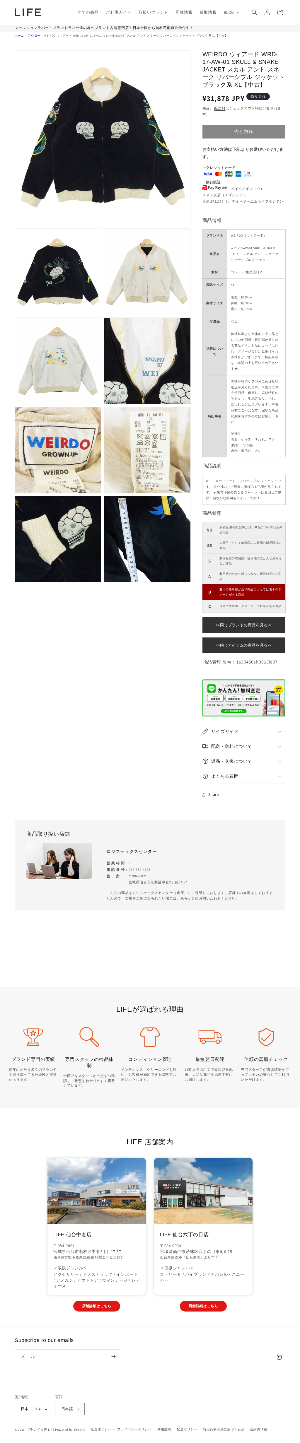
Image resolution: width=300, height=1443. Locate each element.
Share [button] (213, 794)
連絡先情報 (258, 1429)
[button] (231, 12)
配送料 (219, 108)
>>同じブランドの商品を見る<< (244, 625)
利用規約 (164, 1429)
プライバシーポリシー (134, 1429)
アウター (34, 35)
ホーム (19, 35)
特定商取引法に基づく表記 (223, 1429)
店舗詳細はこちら (97, 1306)
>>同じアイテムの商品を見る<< (244, 645)
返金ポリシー (101, 1429)
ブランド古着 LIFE (40, 1429)
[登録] (113, 1356)
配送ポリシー (187, 1429)
